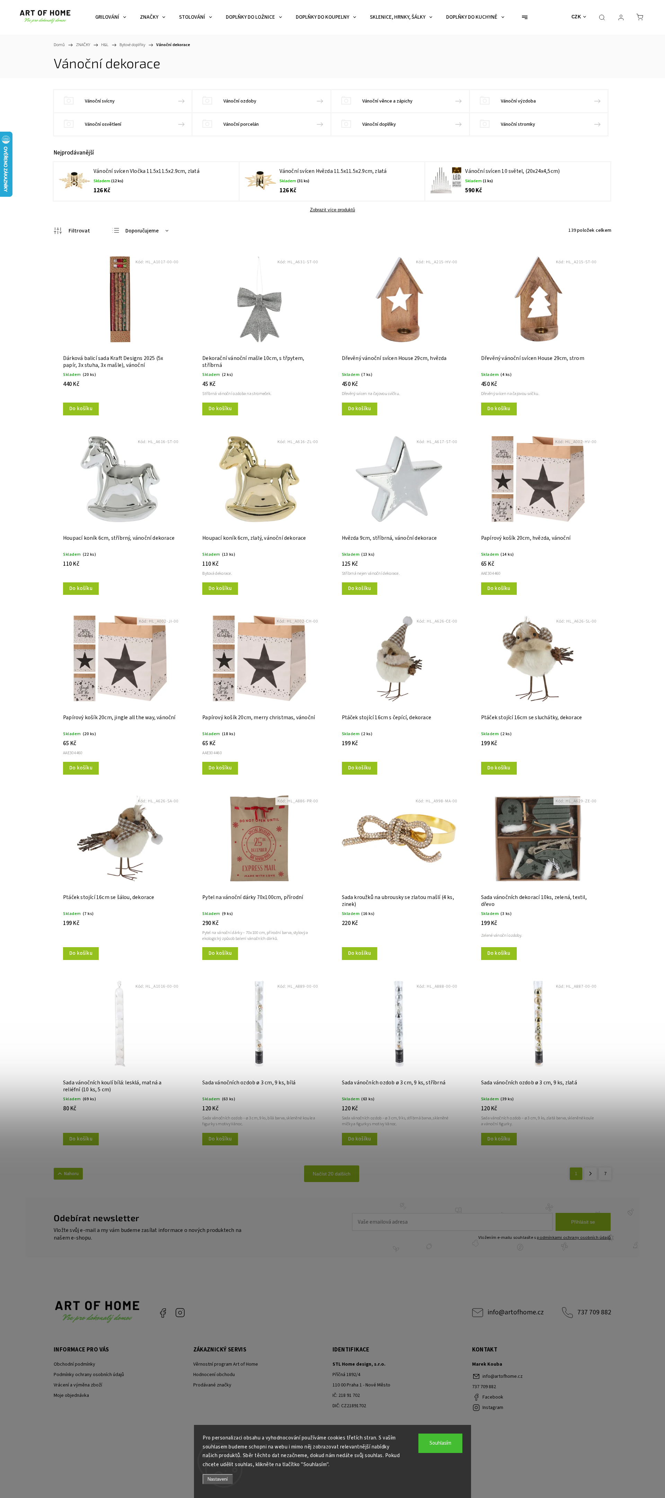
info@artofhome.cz (516, 1312)
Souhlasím (440, 1443)
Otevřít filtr (72, 231)
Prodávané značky (212, 1385)
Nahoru (71, 1173)
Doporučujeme (142, 231)
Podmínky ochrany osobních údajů (89, 1374)
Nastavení (217, 1479)
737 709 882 (594, 1312)
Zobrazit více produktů (332, 209)
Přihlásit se (583, 1222)
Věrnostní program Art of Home (225, 1364)
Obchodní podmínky (74, 1364)
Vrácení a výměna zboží (78, 1385)
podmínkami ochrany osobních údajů (574, 1237)
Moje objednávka (71, 1395)
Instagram (180, 1312)
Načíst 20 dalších (332, 1174)
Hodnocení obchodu (214, 1374)
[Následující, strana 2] (590, 1173)
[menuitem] (110, 17)
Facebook (163, 1312)
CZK (576, 16)
